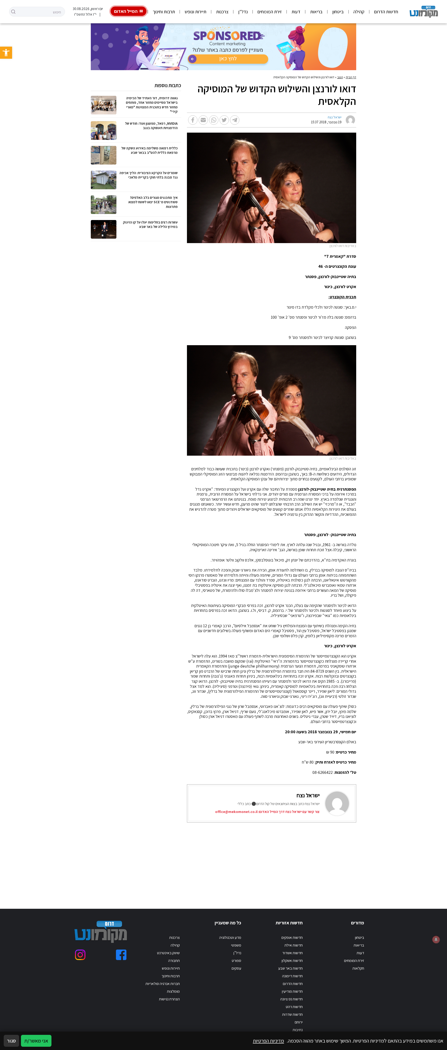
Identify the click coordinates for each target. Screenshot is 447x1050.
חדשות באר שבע (290, 968)
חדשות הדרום (386, 12)
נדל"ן (243, 12)
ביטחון (338, 12)
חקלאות (358, 968)
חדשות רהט (294, 1006)
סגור (11, 1040)
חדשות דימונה (292, 975)
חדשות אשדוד (292, 952)
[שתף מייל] (203, 120)
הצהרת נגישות (169, 999)
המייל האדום (126, 11)
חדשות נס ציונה (291, 999)
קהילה (358, 12)
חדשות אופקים (292, 937)
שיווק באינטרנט (168, 952)
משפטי (236, 945)
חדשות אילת (293, 945)
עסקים (236, 968)
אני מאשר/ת (36, 1040)
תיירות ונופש (195, 12)
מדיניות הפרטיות (268, 1040)
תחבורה (174, 960)
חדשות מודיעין (292, 991)
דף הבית (351, 77)
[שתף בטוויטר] (224, 120)
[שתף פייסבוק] (192, 120)
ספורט (236, 960)
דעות (295, 12)
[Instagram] (80, 954)
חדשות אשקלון (292, 960)
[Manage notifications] (436, 939)
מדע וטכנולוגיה (230, 937)
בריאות (316, 12)
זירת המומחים (269, 12)
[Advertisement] (229, 859)
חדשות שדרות (292, 1014)
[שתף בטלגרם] (234, 120)
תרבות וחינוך (164, 12)
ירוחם (299, 1022)
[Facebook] (121, 954)
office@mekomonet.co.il (236, 811)
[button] (6, 53)
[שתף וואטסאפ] (213, 120)
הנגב (340, 77)
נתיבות (298, 1029)
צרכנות (222, 12)
